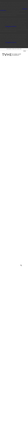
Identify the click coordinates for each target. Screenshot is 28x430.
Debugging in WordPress (11, 26)
